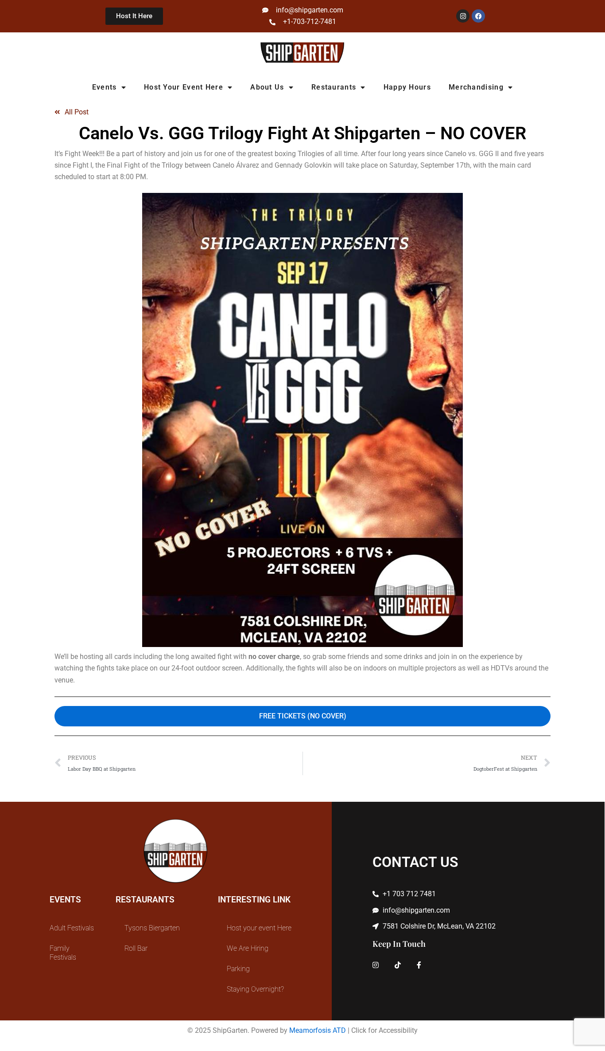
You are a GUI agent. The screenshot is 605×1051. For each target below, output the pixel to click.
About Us (267, 87)
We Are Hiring (247, 948)
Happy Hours (407, 87)
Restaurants (333, 87)
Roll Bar (135, 948)
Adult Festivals (72, 928)
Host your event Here (183, 87)
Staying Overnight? (255, 989)
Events (104, 87)
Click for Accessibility (384, 1030)
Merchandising (476, 87)
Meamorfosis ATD (317, 1030)
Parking (238, 969)
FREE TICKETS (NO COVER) (302, 716)
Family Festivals (63, 952)
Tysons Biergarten (152, 928)
